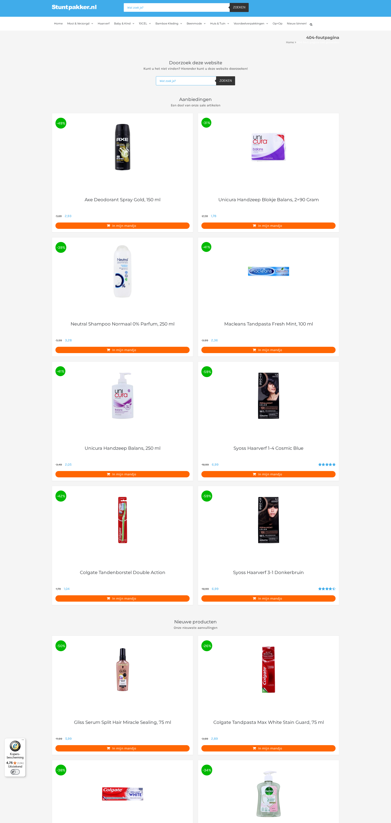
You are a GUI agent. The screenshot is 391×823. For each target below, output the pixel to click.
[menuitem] (58, 23)
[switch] (15, 772)
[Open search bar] (311, 24)
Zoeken (239, 7)
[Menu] (23, 741)
